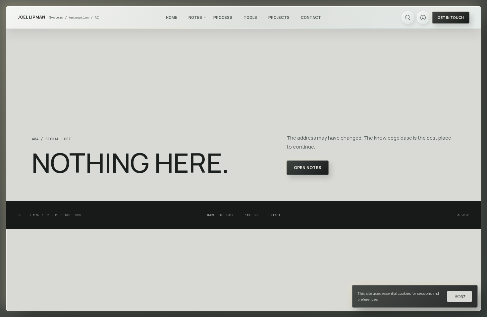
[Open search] (408, 17)
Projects (279, 17)
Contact (311, 17)
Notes (195, 17)
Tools (250, 17)
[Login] (423, 17)
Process (222, 17)
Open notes (307, 167)
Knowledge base (220, 215)
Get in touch (451, 17)
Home (171, 17)
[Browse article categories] (205, 17)
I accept (459, 296)
